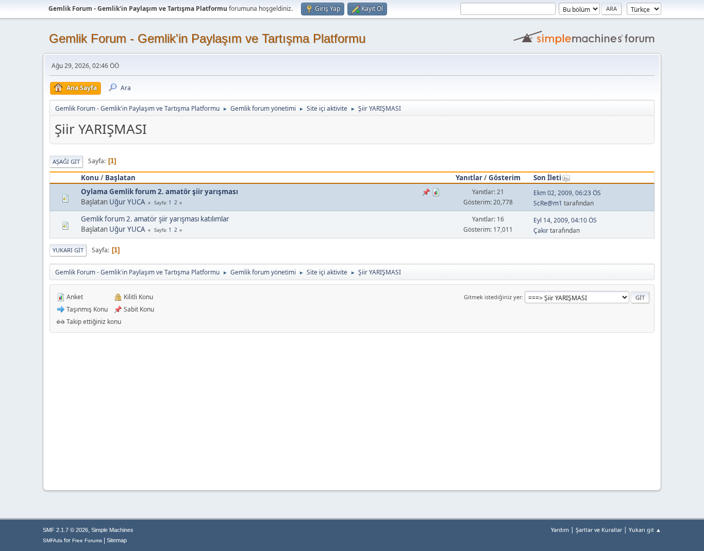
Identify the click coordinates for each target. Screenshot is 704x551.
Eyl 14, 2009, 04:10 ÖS (565, 220)
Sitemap (117, 540)
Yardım (560, 529)
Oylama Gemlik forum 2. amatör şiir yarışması (159, 191)
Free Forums (87, 540)
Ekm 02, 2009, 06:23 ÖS (567, 192)
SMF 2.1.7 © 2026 (65, 530)
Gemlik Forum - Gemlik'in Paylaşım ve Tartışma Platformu (207, 38)
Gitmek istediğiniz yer (493, 297)
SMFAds (52, 540)
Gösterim (505, 177)
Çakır (540, 230)
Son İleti (547, 177)
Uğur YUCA (127, 201)
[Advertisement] (352, 410)
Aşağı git (66, 161)
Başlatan (120, 177)
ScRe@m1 (547, 203)
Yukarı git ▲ (645, 529)
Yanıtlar (469, 177)
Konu (90, 177)
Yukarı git (68, 250)
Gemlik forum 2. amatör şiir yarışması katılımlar (155, 218)
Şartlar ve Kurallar (599, 529)
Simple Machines (112, 530)
